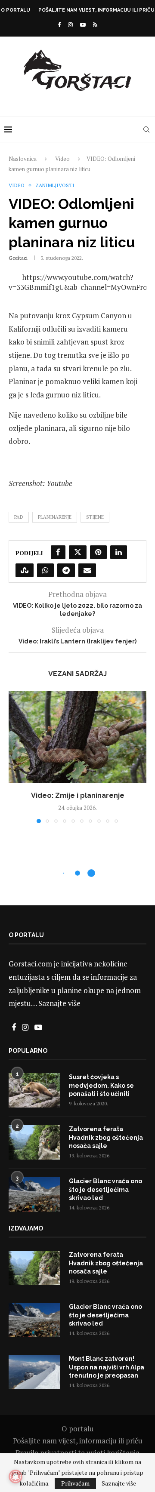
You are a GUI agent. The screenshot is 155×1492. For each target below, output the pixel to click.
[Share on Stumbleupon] (25, 570)
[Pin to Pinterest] (98, 552)
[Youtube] (83, 24)
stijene (95, 517)
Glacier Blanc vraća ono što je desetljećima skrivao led (105, 1189)
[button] (16, 757)
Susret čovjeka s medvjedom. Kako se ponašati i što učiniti (101, 1085)
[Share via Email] (87, 570)
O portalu (15, 10)
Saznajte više (59, 1003)
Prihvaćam (75, 1483)
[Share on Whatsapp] (45, 570)
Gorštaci (18, 258)
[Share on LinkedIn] (118, 552)
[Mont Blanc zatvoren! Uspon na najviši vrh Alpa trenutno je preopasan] (34, 1372)
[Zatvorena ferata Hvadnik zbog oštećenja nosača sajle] (34, 1142)
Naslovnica (23, 159)
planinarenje (54, 517)
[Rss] (95, 24)
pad (18, 517)
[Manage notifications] (15, 1476)
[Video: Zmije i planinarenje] (77, 737)
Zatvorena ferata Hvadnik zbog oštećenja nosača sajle (106, 1137)
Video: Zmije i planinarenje (77, 795)
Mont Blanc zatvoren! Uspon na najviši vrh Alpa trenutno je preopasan (106, 1367)
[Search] (146, 129)
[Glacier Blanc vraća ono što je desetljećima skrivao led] (34, 1194)
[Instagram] (70, 24)
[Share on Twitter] (78, 552)
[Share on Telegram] (66, 570)
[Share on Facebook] (58, 552)
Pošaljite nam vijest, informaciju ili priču (96, 10)
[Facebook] (59, 24)
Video (62, 159)
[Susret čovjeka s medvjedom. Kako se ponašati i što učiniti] (34, 1090)
